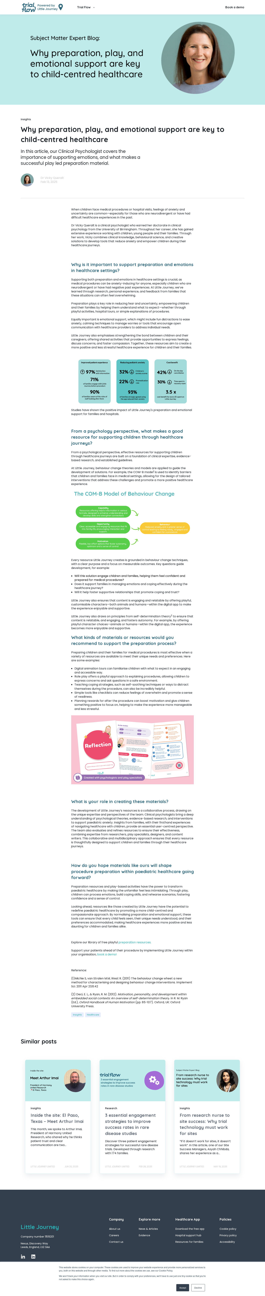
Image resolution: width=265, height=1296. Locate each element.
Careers (114, 1235)
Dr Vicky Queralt (52, 178)
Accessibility (227, 1241)
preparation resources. (134, 942)
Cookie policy (228, 1228)
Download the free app (189, 1228)
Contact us (116, 1241)
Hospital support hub (188, 1235)
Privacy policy (228, 1235)
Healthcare (93, 1014)
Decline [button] (198, 1287)
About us (114, 1228)
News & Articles (148, 1228)
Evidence (144, 1235)
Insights (77, 1014)
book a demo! (107, 954)
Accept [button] (182, 1287)
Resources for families (189, 1241)
